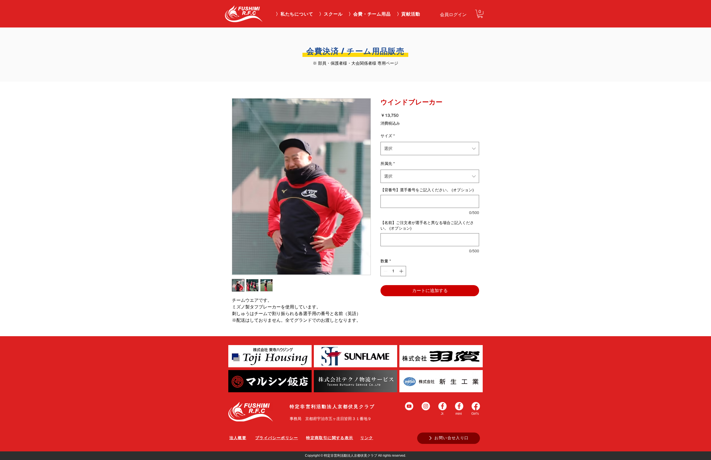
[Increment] (401, 271)
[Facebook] (476, 406)
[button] (330, 14)
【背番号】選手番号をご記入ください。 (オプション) (427, 190)
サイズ (387, 136)
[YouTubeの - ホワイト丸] (409, 406)
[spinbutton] (393, 271)
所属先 (387, 163)
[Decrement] (384, 271)
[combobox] (429, 148)
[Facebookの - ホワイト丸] (442, 406)
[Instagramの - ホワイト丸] (426, 406)
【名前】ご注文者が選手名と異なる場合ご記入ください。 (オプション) (427, 225)
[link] (480, 14)
